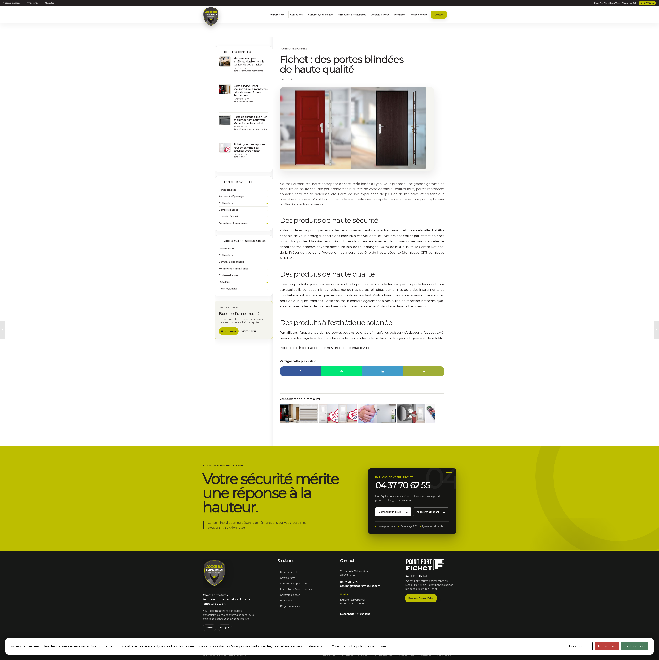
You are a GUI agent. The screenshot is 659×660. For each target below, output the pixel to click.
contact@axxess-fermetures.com (360, 586)
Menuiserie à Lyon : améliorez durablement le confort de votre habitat (249, 61)
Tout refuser (607, 646)
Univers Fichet (227, 248)
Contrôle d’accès (228, 209)
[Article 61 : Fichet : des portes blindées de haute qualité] (353, 128)
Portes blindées (297, 48)
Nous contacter (228, 331)
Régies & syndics (228, 288)
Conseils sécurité (228, 216)
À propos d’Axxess (11, 3)
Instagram (224, 627)
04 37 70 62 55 (647, 3)
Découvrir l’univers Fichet (420, 598)
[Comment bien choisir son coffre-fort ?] (656, 330)
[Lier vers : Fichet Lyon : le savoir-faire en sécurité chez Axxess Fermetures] (347, 413)
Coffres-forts (226, 203)
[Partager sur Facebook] (300, 371)
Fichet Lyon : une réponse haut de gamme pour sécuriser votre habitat (249, 147)
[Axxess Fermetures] (211, 16)
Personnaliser (579, 646)
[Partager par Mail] (423, 371)
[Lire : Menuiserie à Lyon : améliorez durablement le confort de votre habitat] (225, 61)
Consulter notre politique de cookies (359, 646)
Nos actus (49, 3)
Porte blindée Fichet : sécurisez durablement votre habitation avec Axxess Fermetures (251, 90)
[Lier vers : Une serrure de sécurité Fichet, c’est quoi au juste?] (406, 413)
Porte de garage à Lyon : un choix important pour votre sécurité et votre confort (250, 120)
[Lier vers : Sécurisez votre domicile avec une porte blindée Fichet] (386, 413)
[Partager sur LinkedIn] (382, 371)
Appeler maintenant (428, 511)
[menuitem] (12, 3)
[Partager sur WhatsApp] (341, 371)
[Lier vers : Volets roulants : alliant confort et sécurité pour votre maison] (308, 413)
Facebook (209, 627)
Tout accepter (634, 646)
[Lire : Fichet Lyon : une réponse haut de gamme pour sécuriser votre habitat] (225, 148)
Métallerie (224, 281)
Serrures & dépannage (231, 196)
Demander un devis (390, 511)
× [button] (651, 7)
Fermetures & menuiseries (251, 71)
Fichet (283, 48)
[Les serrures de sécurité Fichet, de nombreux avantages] (2, 330)
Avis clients (32, 3)
